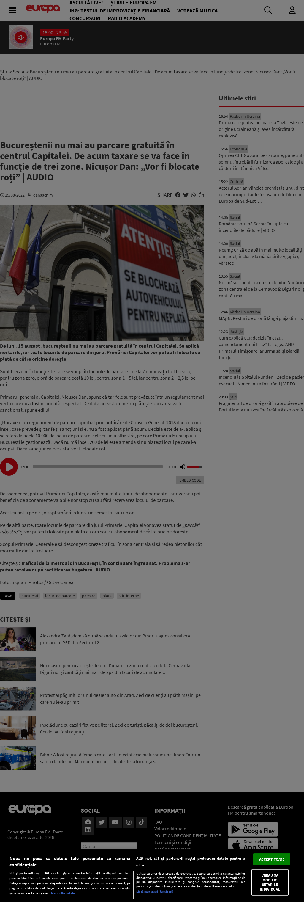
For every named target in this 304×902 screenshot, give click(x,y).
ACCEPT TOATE (272, 859)
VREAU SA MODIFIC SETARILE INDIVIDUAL (270, 882)
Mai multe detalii (63, 893)
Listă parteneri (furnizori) (154, 892)
